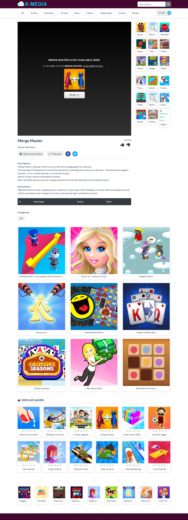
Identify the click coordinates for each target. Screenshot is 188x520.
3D (21, 218)
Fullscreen (56, 153)
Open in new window (32, 153)
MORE (161, 12)
